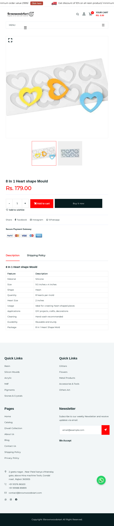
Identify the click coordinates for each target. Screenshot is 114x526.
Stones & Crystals (13, 395)
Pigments (9, 390)
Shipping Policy (12, 452)
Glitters (63, 366)
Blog (7, 440)
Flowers (63, 372)
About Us (9, 434)
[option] (57, 87)
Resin (7, 366)
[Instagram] (11, 499)
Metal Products (67, 378)
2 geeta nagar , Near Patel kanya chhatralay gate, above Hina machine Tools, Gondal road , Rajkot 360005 (31, 475)
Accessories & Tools (69, 384)
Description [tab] (13, 255)
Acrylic (8, 378)
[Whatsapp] (5, 499)
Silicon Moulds (12, 372)
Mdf (6, 384)
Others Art (64, 390)
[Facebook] (16, 499)
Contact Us (10, 446)
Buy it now (78, 203)
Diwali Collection (13, 428)
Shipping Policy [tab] (36, 255)
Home (7, 416)
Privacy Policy (11, 458)
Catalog (8, 422)
